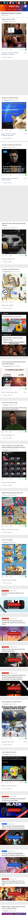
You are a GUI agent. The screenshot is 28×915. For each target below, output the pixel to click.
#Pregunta (4, 178)
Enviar (25, 9)
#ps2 (16, 359)
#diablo (3, 752)
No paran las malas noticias (10, 236)
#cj (13, 402)
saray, (5, 147)
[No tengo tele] (22, 3)
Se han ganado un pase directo (11, 668)
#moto (3, 402)
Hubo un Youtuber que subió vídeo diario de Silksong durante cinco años (13, 413)
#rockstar (9, 225)
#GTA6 (3, 180)
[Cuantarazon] (4, 3)
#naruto (9, 547)
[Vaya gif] (25, 3)
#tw (13, 225)
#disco (12, 359)
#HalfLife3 (8, 180)
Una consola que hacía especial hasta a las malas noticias (13, 329)
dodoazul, (6, 371)
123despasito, (7, 100)
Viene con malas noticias (9, 369)
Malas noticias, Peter (8, 19)
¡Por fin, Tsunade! (7, 507)
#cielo (12, 708)
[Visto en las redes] (7, 3)
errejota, (6, 509)
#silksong (13, 449)
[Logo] (14, 6)
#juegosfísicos (5, 54)
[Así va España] (16, 3)
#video (8, 449)
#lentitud (8, 133)
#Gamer (9, 178)
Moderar (20, 9)
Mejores (9, 9)
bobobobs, (6, 416)
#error (3, 359)
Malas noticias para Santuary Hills (12, 459)
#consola (7, 359)
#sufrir (8, 708)
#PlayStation (16, 53)
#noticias (3, 449)
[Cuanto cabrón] (19, 3)
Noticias (4, 9)
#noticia (3, 272)
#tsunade (13, 547)
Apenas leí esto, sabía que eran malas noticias (13, 191)
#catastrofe (4, 135)
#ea (7, 272)
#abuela (10, 53)
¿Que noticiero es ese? (9, 719)
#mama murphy (10, 496)
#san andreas (8, 402)
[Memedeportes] (13, 3)
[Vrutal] (10, 3)
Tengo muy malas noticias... (10, 98)
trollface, (6, 21)
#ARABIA (11, 272)
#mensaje (3, 225)
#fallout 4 (3, 496)
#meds (17, 496)
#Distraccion (15, 178)
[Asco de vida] (1, 3)
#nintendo (14, 752)
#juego (3, 133)
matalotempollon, (8, 238)
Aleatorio (15, 9)
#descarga (10, 135)
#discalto (11, 54)
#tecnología (4, 53)
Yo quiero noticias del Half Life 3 (12, 145)
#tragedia (13, 133)
